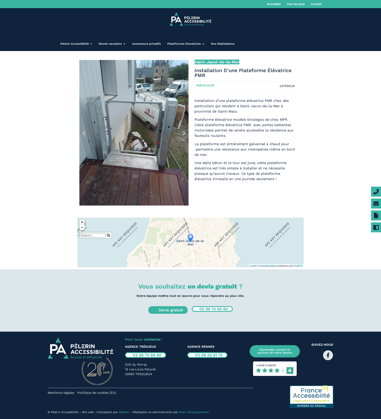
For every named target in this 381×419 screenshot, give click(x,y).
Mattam (124, 412)
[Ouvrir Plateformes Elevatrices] (203, 44)
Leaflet (253, 265)
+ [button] (82, 222)
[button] (83, 133)
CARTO (299, 265)
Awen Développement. (194, 412)
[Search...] (109, 235)
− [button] (82, 227)
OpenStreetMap (268, 265)
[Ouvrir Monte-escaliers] (124, 44)
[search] (93, 235)
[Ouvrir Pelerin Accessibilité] (91, 44)
